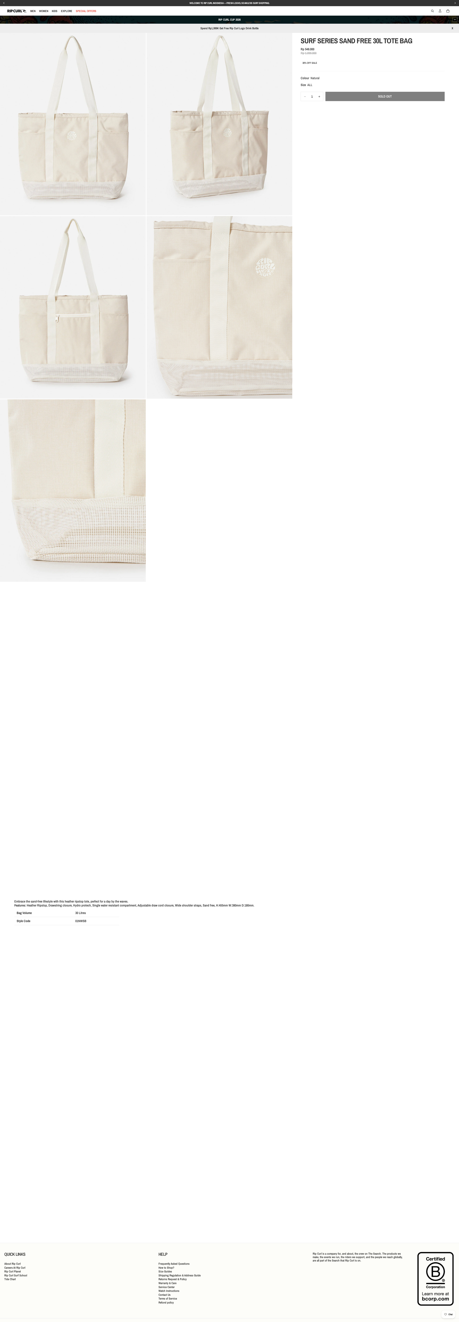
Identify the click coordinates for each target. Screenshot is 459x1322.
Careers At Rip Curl (14, 1268)
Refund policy (166, 1302)
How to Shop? (166, 1268)
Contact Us (164, 1295)
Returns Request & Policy (172, 1279)
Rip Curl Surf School (15, 1275)
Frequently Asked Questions (174, 1264)
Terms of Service (167, 1298)
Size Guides (165, 1271)
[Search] (432, 11)
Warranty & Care (167, 1283)
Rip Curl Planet (12, 1271)
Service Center (166, 1287)
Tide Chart (10, 1279)
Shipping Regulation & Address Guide (179, 1275)
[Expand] (455, 19)
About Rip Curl (12, 1264)
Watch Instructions (168, 1291)
